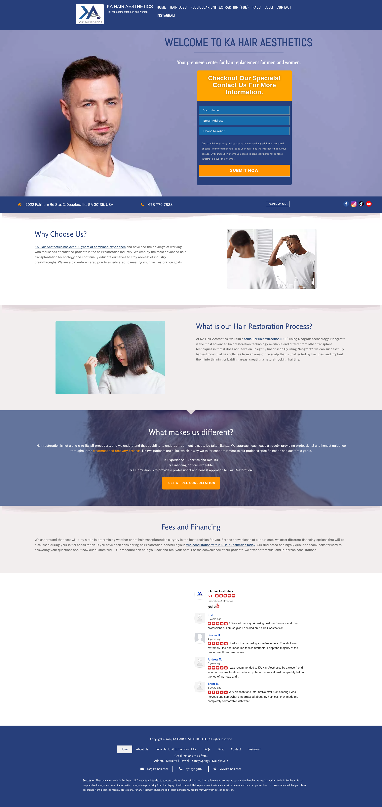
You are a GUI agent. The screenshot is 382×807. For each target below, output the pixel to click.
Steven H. (214, 635)
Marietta (171, 761)
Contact (284, 7)
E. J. (210, 615)
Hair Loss (178, 7)
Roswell (185, 761)
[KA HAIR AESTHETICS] (90, 22)
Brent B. (213, 684)
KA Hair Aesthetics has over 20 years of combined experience (80, 247)
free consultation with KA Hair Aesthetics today (220, 545)
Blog (269, 7)
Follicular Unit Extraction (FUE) (220, 7)
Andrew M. (215, 659)
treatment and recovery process (116, 451)
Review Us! (278, 204)
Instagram (166, 15)
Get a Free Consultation (191, 483)
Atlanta (159, 761)
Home (161, 7)
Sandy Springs (201, 761)
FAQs (256, 7)
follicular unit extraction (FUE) (266, 339)
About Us (142, 749)
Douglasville (220, 761)
